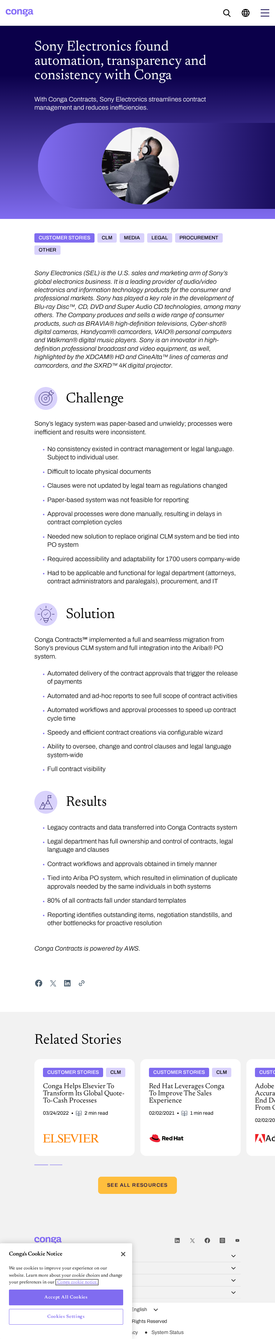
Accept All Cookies (66, 1297)
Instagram (222, 1240)
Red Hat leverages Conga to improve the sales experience (188, 1065)
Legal (159, 237)
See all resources (137, 1185)
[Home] (19, 12)
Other (47, 250)
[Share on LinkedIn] (67, 983)
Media (132, 237)
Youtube (237, 1240)
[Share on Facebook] (38, 983)
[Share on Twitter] (53, 983)
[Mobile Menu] (265, 12)
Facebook (207, 1240)
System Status (167, 1332)
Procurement (198, 237)
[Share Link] (81, 983)
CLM (107, 237)
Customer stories (64, 237)
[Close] (123, 1254)
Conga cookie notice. (77, 1282)
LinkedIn (177, 1240)
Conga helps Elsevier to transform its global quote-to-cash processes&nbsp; (78, 1065)
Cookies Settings (66, 1316)
